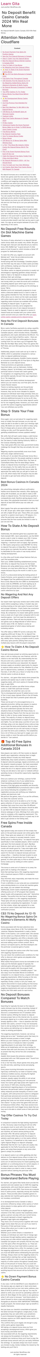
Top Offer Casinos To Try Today (14, 92)
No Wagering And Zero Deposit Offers (16, 67)
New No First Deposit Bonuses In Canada (17, 56)
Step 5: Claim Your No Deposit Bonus (16, 58)
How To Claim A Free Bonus (12, 65)
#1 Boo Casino (8, 123)
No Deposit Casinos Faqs (11, 134)
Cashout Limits (8, 116)
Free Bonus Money (9, 132)
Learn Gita (10, 3)
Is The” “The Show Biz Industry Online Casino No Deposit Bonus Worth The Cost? (16, 147)
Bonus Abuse (7, 138)
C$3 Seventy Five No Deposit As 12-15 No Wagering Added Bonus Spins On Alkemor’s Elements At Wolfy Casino (16, 83)
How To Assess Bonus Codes (13, 136)
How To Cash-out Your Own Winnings (16, 165)
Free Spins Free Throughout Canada (15, 78)
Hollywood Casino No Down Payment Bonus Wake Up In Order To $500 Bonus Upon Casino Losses (17, 127)
